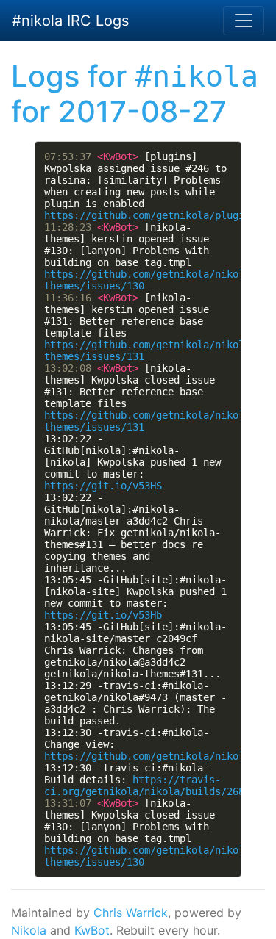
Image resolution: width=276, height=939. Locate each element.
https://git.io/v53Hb (103, 615)
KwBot (92, 930)
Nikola (28, 930)
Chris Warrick (130, 912)
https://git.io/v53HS (103, 486)
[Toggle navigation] (243, 20)
